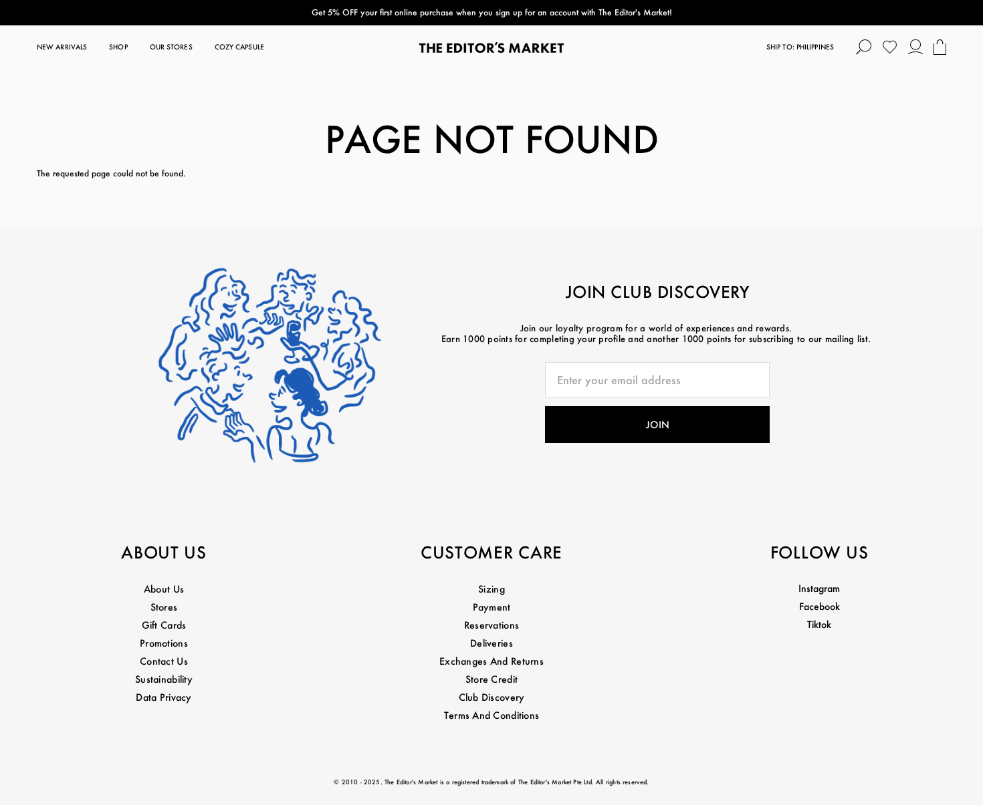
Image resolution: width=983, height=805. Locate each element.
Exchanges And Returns (491, 661)
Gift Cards (164, 625)
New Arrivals (62, 47)
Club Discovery (492, 697)
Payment (492, 607)
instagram (819, 588)
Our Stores (171, 47)
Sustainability (164, 679)
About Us (164, 589)
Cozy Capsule (239, 47)
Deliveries (491, 643)
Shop (118, 47)
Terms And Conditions (492, 715)
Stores (164, 607)
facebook (819, 606)
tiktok (819, 624)
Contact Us (164, 661)
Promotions (164, 643)
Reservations (491, 625)
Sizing (491, 589)
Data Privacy (163, 697)
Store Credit (491, 679)
